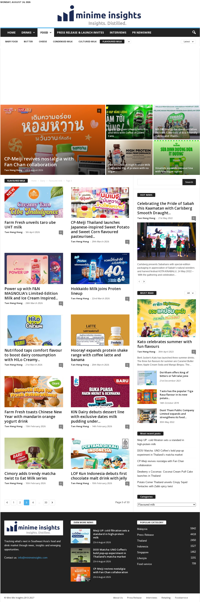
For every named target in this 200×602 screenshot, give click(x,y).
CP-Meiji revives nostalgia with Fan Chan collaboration (39, 161)
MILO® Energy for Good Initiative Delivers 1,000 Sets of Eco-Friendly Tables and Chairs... (176, 132)
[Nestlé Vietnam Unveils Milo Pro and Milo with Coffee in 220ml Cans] (129, 122)
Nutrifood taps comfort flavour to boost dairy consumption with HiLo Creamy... (33, 355)
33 (46, 502)
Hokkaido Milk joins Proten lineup (96, 291)
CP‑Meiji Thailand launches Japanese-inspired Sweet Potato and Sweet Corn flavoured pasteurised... (100, 229)
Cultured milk (87, 41)
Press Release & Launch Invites (80, 32)
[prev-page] (139, 281)
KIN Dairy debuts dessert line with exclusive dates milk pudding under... (97, 416)
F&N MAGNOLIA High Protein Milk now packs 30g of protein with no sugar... (129, 168)
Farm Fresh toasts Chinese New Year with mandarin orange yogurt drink (33, 416)
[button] (194, 32)
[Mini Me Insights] (100, 15)
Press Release (145, 534)
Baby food (11, 41)
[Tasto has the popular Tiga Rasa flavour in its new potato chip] (147, 396)
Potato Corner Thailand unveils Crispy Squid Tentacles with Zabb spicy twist (162, 484)
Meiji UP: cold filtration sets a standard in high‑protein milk (160, 442)
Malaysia (142, 529)
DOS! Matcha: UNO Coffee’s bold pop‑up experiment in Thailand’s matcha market (160, 452)
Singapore (142, 552)
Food (44, 32)
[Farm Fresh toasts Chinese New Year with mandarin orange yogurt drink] (33, 391)
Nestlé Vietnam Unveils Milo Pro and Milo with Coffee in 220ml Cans (128, 132)
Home (11, 32)
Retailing (166, 597)
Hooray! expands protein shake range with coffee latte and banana (99, 355)
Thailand (142, 540)
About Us (118, 597)
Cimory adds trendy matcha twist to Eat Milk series (29, 476)
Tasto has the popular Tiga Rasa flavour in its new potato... (176, 394)
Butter (28, 41)
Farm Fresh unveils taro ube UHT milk (30, 225)
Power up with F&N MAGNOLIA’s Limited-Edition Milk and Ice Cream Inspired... (31, 293)
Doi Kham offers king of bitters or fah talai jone (174, 374)
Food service (144, 564)
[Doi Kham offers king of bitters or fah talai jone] (147, 378)
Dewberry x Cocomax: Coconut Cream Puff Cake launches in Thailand (165, 473)
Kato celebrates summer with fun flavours (164, 344)
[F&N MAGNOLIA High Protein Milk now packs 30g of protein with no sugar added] (129, 157)
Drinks (26, 32)
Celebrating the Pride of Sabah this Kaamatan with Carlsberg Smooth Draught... (165, 208)
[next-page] (144, 281)
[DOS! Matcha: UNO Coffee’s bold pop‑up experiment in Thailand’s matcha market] (80, 555)
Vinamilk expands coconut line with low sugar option (174, 169)
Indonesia (142, 546)
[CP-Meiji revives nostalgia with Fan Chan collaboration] (52, 140)
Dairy (42, 180)
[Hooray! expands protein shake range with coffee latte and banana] (100, 330)
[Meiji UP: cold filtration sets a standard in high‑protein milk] (80, 536)
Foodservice (181, 597)
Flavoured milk (112, 41)
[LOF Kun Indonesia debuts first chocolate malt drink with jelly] (100, 453)
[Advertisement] (100, 75)
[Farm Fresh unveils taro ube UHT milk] (33, 202)
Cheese (43, 41)
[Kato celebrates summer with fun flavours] (166, 318)
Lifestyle (142, 558)
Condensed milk (62, 41)
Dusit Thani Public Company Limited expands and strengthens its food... (177, 413)
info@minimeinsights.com (32, 557)
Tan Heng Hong (13, 170)
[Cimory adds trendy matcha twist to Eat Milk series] (33, 453)
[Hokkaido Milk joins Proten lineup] (100, 268)
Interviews (118, 32)
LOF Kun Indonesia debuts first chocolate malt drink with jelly (99, 476)
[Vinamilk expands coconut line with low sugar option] (176, 157)
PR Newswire (141, 32)
